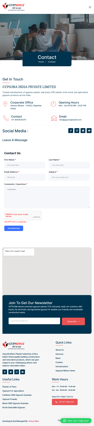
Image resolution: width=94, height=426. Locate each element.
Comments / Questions (15, 184)
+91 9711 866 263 (66, 402)
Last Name (54, 160)
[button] (76, 420)
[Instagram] (16, 372)
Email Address (11, 172)
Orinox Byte (34, 421)
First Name (10, 160)
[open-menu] (89, 7)
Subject (53, 172)
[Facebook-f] (4, 372)
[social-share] (70, 130)
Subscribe (71, 321)
